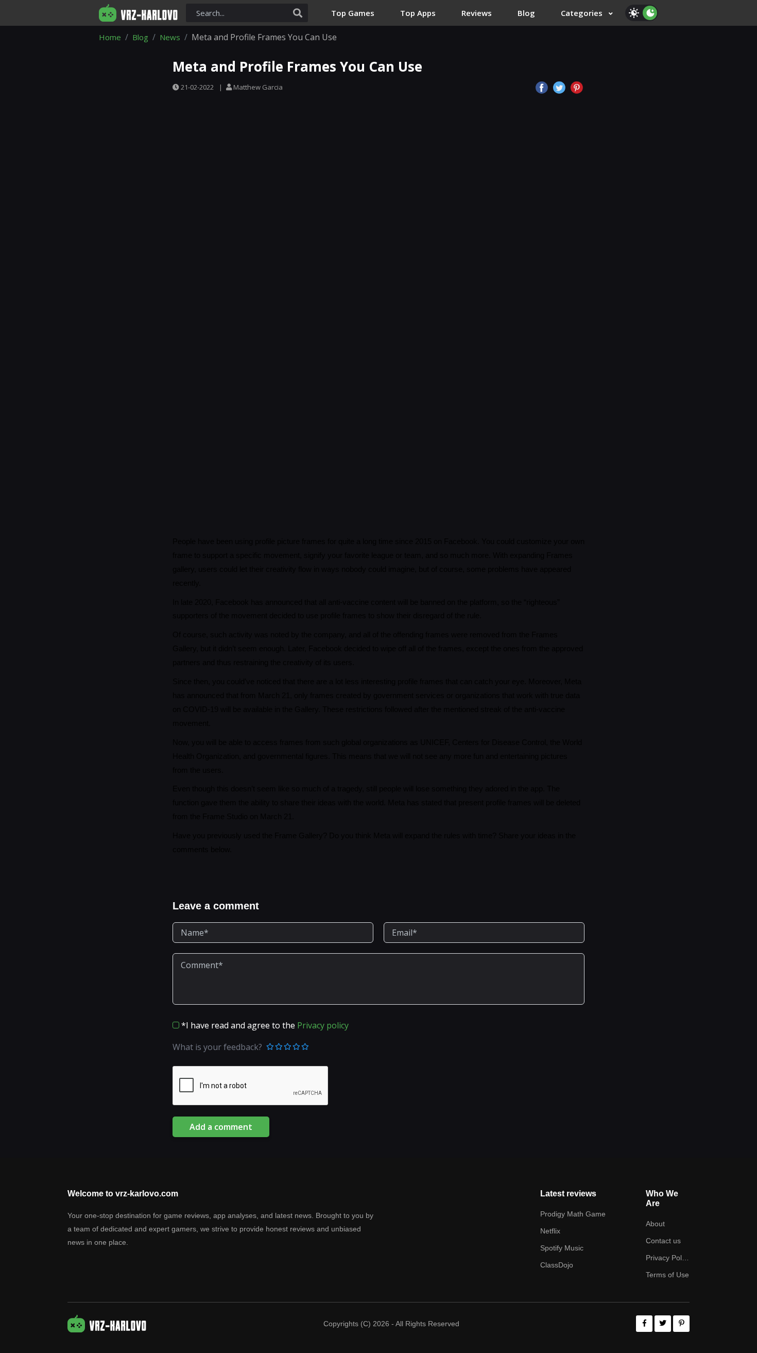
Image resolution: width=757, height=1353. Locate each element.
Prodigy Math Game (573, 1214)
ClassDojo (556, 1265)
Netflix (550, 1231)
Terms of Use (667, 1275)
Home (110, 37)
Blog (140, 37)
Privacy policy (323, 1025)
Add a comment (221, 1126)
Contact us (663, 1241)
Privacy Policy (668, 1258)
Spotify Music (561, 1248)
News (170, 37)
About (655, 1224)
